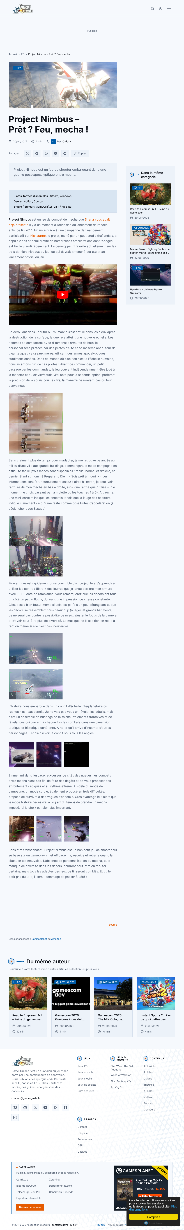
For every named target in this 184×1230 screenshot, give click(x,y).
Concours (149, 1109)
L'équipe (83, 1133)
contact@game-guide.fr (26, 1098)
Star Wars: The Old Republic (122, 1068)
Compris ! (153, 1217)
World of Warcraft (121, 1074)
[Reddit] (64, 153)
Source (113, 924)
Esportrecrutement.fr (28, 1198)
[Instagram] (15, 1117)
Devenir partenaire (30, 1207)
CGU (80, 1145)
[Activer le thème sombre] (160, 8)
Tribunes (149, 1084)
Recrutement (85, 1139)
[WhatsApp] (46, 153)
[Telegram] (55, 153)
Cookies (82, 1151)
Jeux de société (87, 1084)
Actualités (149, 1066)
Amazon (56, 938)
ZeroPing (54, 1179)
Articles (148, 1072)
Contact (82, 1126)
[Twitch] (55, 1107)
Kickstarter (38, 235)
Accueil (13, 54)
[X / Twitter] (35, 1107)
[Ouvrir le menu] (168, 8)
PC (22, 54)
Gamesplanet (39, 938)
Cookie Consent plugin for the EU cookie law (153, 1223)
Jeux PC (83, 1066)
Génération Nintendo (61, 1191)
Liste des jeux (86, 1090)
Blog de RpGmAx (26, 1185)
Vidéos (148, 1097)
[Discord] (25, 1107)
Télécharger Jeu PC (28, 1191)
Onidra (67, 141)
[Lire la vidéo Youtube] (63, 294)
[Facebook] (36, 153)
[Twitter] (27, 153)
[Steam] (15, 1107)
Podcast (148, 1103)
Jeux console (85, 1072)
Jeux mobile (85, 1078)
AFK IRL (148, 1090)
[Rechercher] (152, 8)
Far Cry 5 (116, 1087)
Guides (148, 1078)
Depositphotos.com (60, 1185)
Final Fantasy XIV (121, 1081)
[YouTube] (45, 1107)
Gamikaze (22, 1179)
